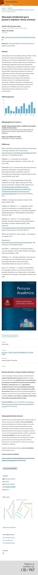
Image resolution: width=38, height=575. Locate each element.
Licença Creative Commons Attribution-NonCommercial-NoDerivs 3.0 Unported (18, 404)
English (7, 481)
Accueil (3, 8)
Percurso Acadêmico (11, 2)
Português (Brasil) (10, 479)
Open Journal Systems (9, 527)
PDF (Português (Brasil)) (10, 336)
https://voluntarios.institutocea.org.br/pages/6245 (17, 242)
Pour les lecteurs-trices (8, 537)
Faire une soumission (10, 468)
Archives (10, 8)
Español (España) (10, 484)
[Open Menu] (3, 3)
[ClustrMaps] (3, 553)
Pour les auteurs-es (8, 540)
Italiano (7, 489)
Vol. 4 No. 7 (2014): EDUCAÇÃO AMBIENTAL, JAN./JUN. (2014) (18, 10)
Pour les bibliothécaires (9, 543)
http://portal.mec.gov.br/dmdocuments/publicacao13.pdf (19, 153)
